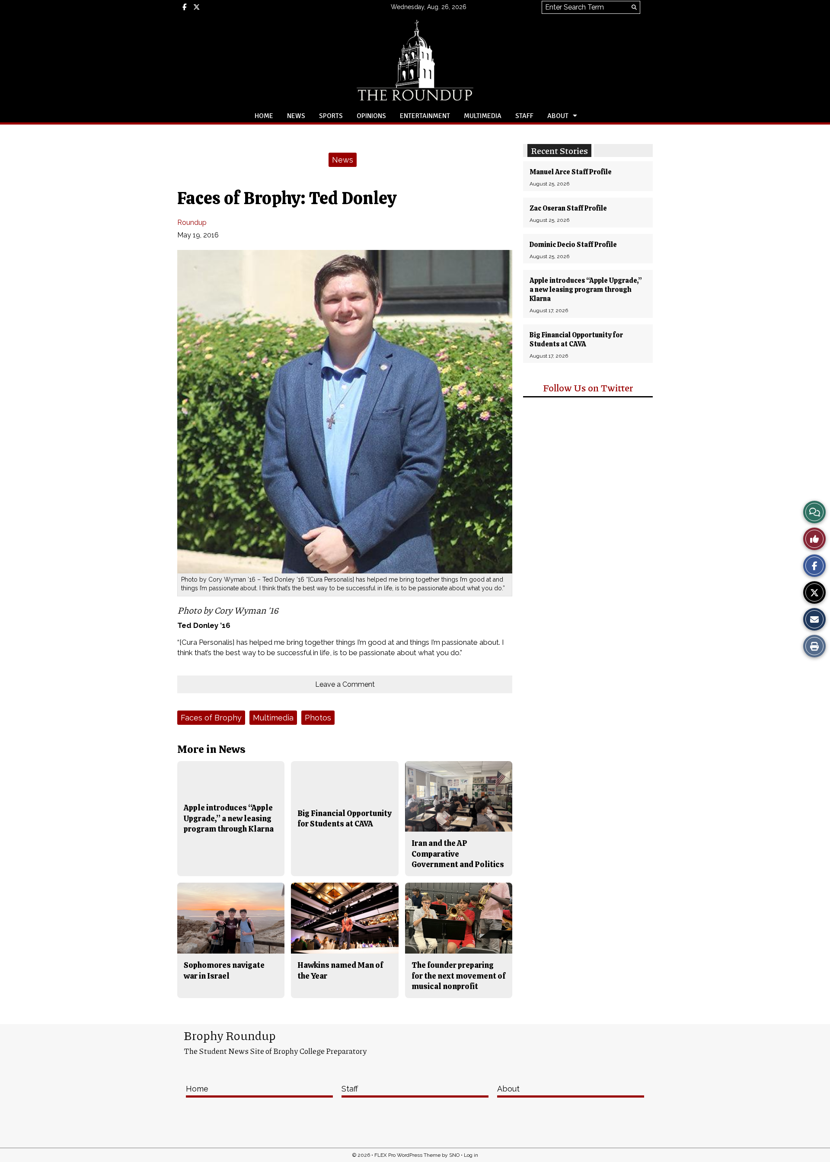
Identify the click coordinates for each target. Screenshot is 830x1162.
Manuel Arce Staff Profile (571, 171)
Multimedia (482, 116)
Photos (318, 717)
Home (264, 116)
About (557, 116)
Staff (524, 116)
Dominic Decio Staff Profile (573, 244)
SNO (454, 1155)
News (296, 116)
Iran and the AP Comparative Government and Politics (458, 853)
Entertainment (425, 116)
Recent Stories (559, 150)
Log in (471, 1155)
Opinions (371, 116)
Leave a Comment (345, 684)
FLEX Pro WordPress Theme (407, 1155)
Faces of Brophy (211, 717)
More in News (211, 749)
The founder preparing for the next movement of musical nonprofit (458, 975)
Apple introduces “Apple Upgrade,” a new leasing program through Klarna (586, 289)
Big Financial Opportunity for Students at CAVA (576, 339)
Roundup (192, 222)
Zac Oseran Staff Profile (568, 208)
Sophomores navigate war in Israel (224, 970)
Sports (331, 116)
